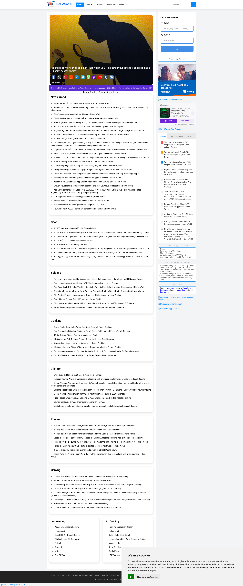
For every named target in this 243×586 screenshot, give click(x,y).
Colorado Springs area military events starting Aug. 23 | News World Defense (88, 165)
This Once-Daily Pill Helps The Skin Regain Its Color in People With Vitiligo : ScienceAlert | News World (99, 287)
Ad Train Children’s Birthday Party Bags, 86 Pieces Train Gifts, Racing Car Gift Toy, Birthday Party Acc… (98, 252)
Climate (56, 368)
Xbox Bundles (115, 547)
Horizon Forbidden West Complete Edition (127, 539)
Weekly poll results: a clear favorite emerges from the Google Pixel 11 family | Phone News (94, 434)
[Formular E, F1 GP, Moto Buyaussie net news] (177, 299)
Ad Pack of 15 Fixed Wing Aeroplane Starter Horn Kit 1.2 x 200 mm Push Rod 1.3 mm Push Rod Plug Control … (102, 232)
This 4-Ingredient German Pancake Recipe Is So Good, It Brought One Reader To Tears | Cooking (96, 351)
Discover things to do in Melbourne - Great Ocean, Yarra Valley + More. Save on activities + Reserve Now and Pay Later (176, 276)
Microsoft (171, 288)
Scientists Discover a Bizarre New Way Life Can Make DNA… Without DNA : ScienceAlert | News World (99, 291)
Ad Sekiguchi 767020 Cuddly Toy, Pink (70, 244)
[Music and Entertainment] (170, 304)
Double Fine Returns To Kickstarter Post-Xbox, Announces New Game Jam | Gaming (91, 476)
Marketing (181, 290)
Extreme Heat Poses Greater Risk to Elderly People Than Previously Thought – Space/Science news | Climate (102, 390)
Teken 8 (58, 547)
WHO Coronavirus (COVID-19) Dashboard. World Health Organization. (176, 256)
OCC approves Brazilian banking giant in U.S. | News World (79, 196)
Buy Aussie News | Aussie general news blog (116, 579)
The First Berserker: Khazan (121, 527)
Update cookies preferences (12, 584)
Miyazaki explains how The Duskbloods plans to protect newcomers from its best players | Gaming (97, 484)
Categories (164, 292)
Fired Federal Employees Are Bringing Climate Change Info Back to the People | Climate (92, 398)
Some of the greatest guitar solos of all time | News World (79, 138)
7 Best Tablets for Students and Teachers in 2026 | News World (82, 103)
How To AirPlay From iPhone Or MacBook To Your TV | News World (83, 161)
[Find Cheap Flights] (177, 95)
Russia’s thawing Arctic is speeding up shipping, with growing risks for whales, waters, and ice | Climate (99, 379)
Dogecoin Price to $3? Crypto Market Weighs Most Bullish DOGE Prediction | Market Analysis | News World (101, 149)
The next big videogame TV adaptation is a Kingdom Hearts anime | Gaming (177, 144)
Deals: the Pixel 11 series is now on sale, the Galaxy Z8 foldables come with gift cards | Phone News (98, 438)
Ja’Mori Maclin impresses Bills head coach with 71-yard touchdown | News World (90, 153)
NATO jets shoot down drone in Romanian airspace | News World (178, 222)
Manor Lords (114, 543)
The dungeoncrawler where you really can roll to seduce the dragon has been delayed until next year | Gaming (102, 499)
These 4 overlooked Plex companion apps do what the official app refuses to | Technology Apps (96, 173)
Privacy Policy (64, 575)
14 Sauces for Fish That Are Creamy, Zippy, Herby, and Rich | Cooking (84, 339)
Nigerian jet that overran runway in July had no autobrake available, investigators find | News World (97, 122)
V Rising (58, 551)
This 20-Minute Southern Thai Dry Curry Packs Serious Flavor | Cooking (85, 355)
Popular (163, 136)
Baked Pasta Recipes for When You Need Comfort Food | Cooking (83, 327)
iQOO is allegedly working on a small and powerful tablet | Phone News (85, 450)
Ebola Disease (166, 253)
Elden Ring (59, 543)
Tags (189, 136)
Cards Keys (114, 551)
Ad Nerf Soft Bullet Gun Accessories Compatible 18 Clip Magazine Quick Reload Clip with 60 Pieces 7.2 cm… (102, 248)
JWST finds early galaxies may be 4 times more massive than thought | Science (89, 307)
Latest (171, 136)
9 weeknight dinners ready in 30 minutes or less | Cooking (79, 343)
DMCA (97, 575)
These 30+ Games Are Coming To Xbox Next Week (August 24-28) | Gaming (87, 488)
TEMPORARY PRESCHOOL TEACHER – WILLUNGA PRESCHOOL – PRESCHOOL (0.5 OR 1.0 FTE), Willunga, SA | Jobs (177, 195)
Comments (180, 136)
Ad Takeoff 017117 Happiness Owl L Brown (73, 240)
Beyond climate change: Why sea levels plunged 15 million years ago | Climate (178, 172)
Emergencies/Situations (170, 251)
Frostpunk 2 (60, 531)
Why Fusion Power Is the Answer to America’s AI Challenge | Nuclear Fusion (87, 295)
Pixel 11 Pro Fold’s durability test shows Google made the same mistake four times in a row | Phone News (101, 442)
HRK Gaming (114, 555)
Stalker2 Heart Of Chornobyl (67, 539)
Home (53, 575)
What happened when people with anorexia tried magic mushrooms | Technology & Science (94, 303)
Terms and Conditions (82, 575)
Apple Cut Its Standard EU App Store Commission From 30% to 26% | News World (90, 182)
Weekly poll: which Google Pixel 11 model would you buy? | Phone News (178, 154)
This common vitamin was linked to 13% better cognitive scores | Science (86, 283)
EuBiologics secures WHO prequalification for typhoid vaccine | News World (87, 178)
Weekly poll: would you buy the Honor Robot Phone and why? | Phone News (87, 430)
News (162, 249)
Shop (54, 222)
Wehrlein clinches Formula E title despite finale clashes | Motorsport (178, 163)
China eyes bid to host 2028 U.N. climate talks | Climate (78, 375)
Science (56, 272)
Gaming (55, 470)
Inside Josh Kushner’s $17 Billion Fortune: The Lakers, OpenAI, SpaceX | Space (89, 126)
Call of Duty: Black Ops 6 (119, 535)
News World (58, 97)
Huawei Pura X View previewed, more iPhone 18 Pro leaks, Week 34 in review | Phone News (95, 426)
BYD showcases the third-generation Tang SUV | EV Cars (79, 205)
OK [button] (131, 577)
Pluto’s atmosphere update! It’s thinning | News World (77, 114)
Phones (55, 419)
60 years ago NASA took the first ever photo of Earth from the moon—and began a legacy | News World (99, 130)
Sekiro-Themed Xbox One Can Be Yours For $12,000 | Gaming (81, 503)
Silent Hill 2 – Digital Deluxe (67, 535)
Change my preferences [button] (147, 577)
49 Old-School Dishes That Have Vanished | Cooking (77, 335)
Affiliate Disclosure (111, 575)
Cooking (56, 320)
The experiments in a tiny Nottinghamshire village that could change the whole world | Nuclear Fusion (98, 279)
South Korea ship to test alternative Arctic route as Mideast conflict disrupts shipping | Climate (95, 406)
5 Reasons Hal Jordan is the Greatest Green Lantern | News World (83, 480)
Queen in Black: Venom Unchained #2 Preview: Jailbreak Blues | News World (87, 507)
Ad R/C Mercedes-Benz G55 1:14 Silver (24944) (75, 228)
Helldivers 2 (114, 531)
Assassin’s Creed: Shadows (67, 527)
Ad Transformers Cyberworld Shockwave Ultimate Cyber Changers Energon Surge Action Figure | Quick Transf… (103, 236)
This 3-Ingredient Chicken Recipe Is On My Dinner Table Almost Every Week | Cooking (92, 331)
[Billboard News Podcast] (170, 99)
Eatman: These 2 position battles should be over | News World (81, 201)
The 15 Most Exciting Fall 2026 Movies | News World (77, 299)
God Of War (60, 555)
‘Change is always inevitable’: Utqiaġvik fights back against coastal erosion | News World (93, 169)
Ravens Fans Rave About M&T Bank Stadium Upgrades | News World (177, 206)
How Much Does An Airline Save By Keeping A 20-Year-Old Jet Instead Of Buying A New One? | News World (101, 157)
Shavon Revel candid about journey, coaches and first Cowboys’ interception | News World (93, 186)
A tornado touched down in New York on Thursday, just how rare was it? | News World (91, 134)
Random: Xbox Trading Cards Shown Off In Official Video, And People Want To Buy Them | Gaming (177, 183)
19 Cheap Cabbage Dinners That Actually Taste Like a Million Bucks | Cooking (88, 347)
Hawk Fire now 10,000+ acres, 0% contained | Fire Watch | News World (85, 209)
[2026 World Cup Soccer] (169, 129)
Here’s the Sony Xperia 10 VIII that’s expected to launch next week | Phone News (89, 446)
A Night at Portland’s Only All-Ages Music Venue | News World (178, 215)
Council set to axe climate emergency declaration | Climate (79, 402)
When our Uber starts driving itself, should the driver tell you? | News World (87, 118)
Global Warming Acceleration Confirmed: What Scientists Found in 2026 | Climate (89, 394)
